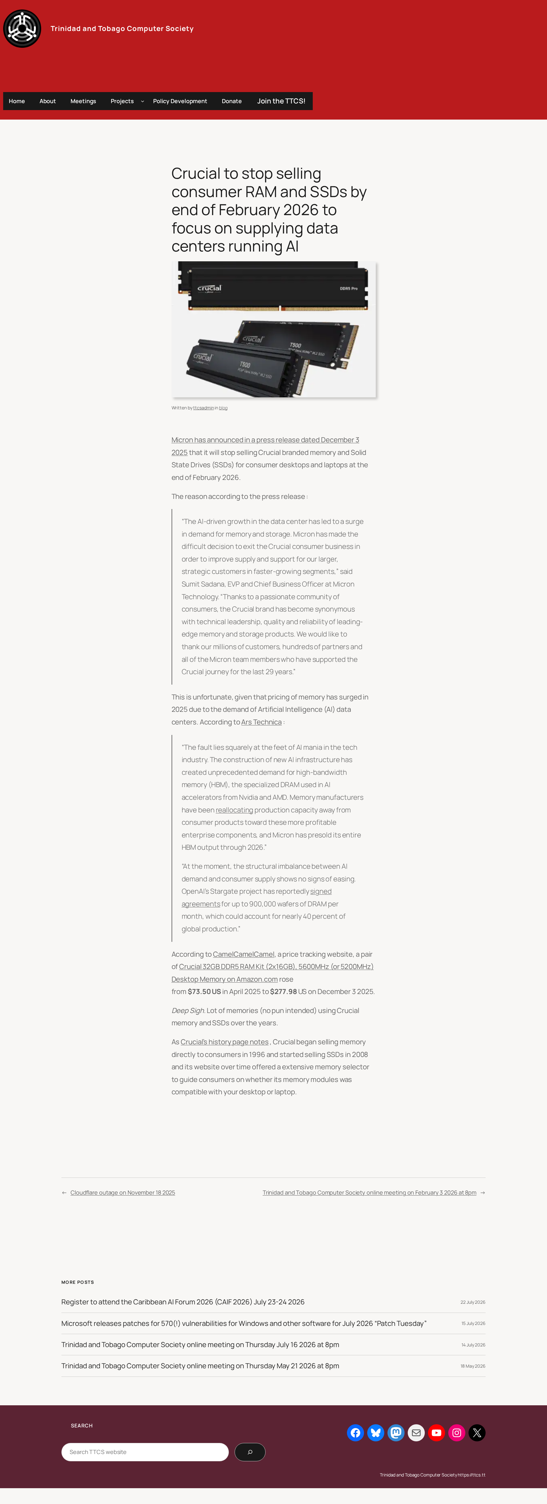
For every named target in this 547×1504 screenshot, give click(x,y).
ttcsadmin (203, 408)
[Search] (250, 1452)
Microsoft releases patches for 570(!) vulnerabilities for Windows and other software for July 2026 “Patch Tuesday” (244, 1323)
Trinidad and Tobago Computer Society (122, 28)
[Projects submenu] (142, 101)
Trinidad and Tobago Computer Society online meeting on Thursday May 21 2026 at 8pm (200, 1366)
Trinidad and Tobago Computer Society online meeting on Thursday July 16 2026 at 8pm (200, 1344)
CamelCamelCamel (243, 954)
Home (17, 101)
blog (223, 408)
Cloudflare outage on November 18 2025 (123, 1192)
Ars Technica (261, 722)
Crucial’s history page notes (224, 1042)
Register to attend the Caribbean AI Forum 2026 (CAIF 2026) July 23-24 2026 (183, 1302)
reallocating (235, 810)
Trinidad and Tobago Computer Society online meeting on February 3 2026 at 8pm (369, 1192)
